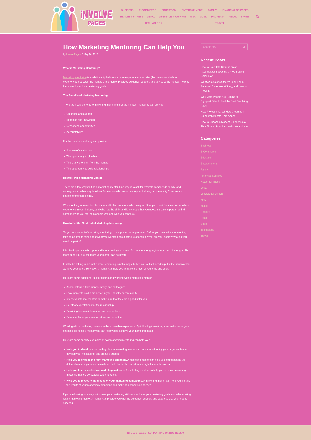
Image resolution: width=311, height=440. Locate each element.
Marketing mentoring (75, 77)
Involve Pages (73, 54)
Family (212, 10)
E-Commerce (147, 10)
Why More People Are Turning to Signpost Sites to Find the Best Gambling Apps (224, 101)
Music (203, 16)
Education (169, 10)
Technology (153, 23)
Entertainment (192, 10)
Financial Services (235, 10)
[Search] (244, 47)
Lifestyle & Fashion (172, 16)
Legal (151, 16)
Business (127, 10)
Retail (233, 16)
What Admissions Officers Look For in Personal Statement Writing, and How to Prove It (224, 86)
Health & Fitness (131, 16)
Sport (245, 16)
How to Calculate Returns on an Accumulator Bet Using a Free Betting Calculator (222, 71)
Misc (193, 16)
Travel (220, 23)
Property (218, 16)
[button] (257, 16)
